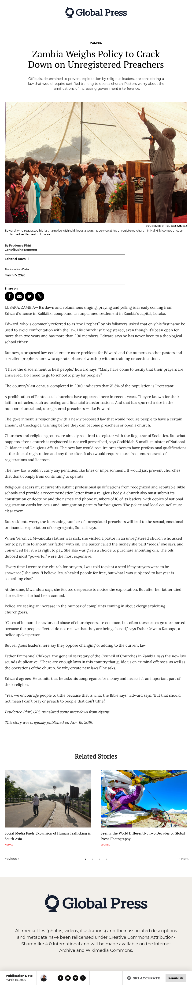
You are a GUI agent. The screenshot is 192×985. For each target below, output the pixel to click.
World (105, 844)
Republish (175, 978)
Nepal (9, 844)
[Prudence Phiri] (45, 977)
